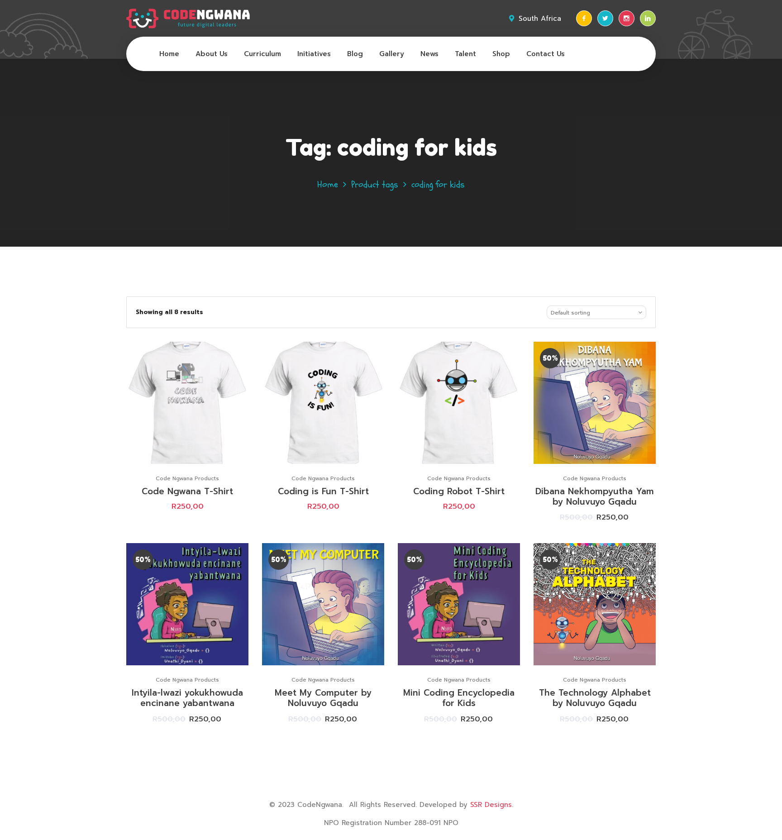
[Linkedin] (648, 18)
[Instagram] (626, 18)
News (429, 54)
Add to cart (187, 439)
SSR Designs (491, 805)
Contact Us (545, 54)
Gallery (391, 54)
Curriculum (262, 54)
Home (169, 54)
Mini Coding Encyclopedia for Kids (459, 698)
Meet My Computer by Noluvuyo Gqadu (323, 698)
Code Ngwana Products (187, 478)
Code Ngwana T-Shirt (187, 491)
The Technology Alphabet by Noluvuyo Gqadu (595, 698)
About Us (212, 54)
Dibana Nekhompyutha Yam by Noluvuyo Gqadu (594, 496)
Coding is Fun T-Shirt (323, 491)
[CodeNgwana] (188, 19)
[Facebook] (584, 18)
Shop (501, 54)
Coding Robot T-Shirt (459, 491)
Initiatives (314, 54)
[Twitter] (605, 18)
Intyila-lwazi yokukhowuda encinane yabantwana (187, 698)
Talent (465, 54)
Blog (355, 54)
